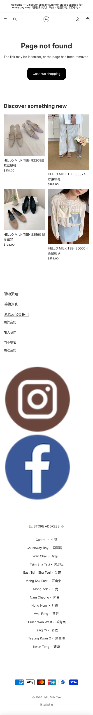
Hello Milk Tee (52, 697)
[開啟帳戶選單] (78, 19)
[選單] (5, 19)
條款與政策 (46, 705)
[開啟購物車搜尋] (15, 19)
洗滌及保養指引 (16, 314)
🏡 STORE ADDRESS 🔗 (46, 526)
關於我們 (10, 322)
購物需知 (11, 294)
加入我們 (10, 332)
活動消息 (11, 304)
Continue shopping (46, 74)
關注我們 (10, 350)
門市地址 (10, 342)
